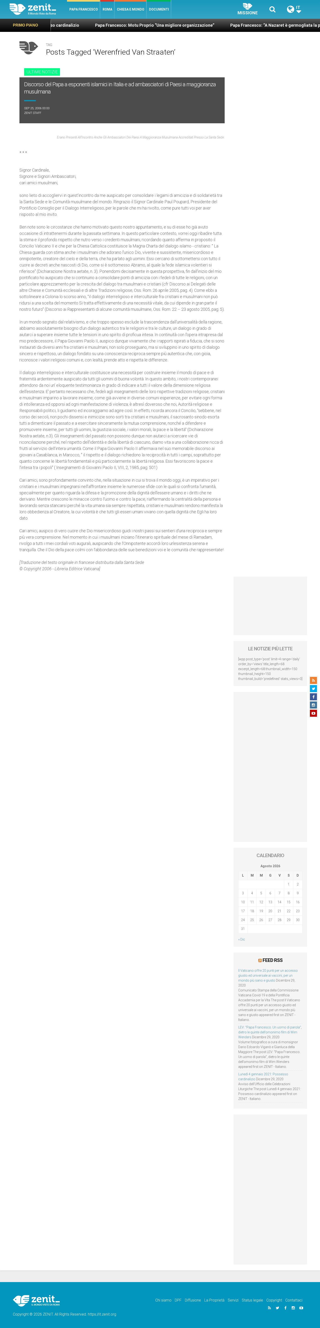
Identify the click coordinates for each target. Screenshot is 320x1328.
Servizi (233, 1300)
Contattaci (293, 1300)
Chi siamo (163, 1300)
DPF (178, 1300)
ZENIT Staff (32, 113)
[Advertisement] (270, 606)
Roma (107, 9)
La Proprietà (214, 1300)
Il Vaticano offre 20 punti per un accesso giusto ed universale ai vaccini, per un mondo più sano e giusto (268, 975)
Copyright (274, 1300)
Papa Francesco (83, 9)
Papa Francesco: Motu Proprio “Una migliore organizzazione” (123, 25)
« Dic (241, 939)
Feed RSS (273, 960)
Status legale (252, 1300)
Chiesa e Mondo (130, 9)
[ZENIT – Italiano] (38, 9)
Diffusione (193, 1300)
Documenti (159, 9)
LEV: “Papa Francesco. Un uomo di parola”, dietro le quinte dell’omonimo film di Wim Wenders (270, 1032)
